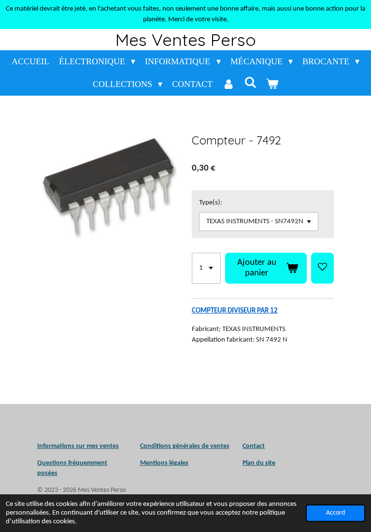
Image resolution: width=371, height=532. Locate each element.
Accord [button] (335, 513)
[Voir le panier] (272, 84)
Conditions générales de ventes (184, 446)
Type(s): (210, 202)
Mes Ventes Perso (185, 39)
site (269, 463)
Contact (254, 446)
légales (164, 463)
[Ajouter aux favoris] (322, 268)
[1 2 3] (206, 268)
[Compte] (228, 84)
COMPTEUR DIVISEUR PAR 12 (235, 311)
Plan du (253, 463)
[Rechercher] (250, 83)
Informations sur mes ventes (78, 446)
